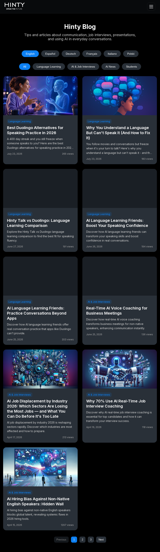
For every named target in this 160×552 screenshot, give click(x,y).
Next (101, 539)
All (24, 66)
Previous (61, 539)
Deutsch (71, 53)
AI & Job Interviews (83, 66)
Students (131, 66)
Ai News (111, 66)
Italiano (112, 53)
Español (50, 53)
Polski (130, 53)
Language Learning (49, 66)
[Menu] (151, 7)
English (30, 53)
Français (91, 53)
